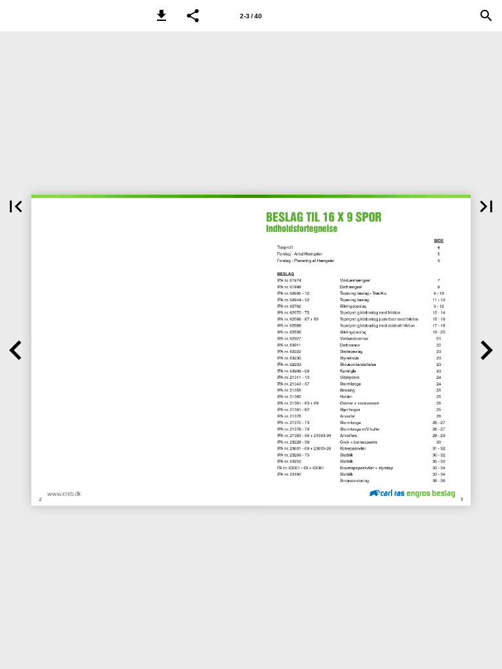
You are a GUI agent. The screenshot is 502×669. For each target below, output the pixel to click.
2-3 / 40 (251, 16)
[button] (161, 15)
